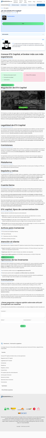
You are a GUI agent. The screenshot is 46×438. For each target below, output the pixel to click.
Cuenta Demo (23, 5)
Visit (23, 23)
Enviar (23, 325)
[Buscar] (44, 1)
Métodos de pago (15, 5)
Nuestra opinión (41, 5)
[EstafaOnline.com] (6, 2)
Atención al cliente (32, 5)
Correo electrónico (27, 319)
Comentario (3, 311)
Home (2, 8)
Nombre (3, 319)
